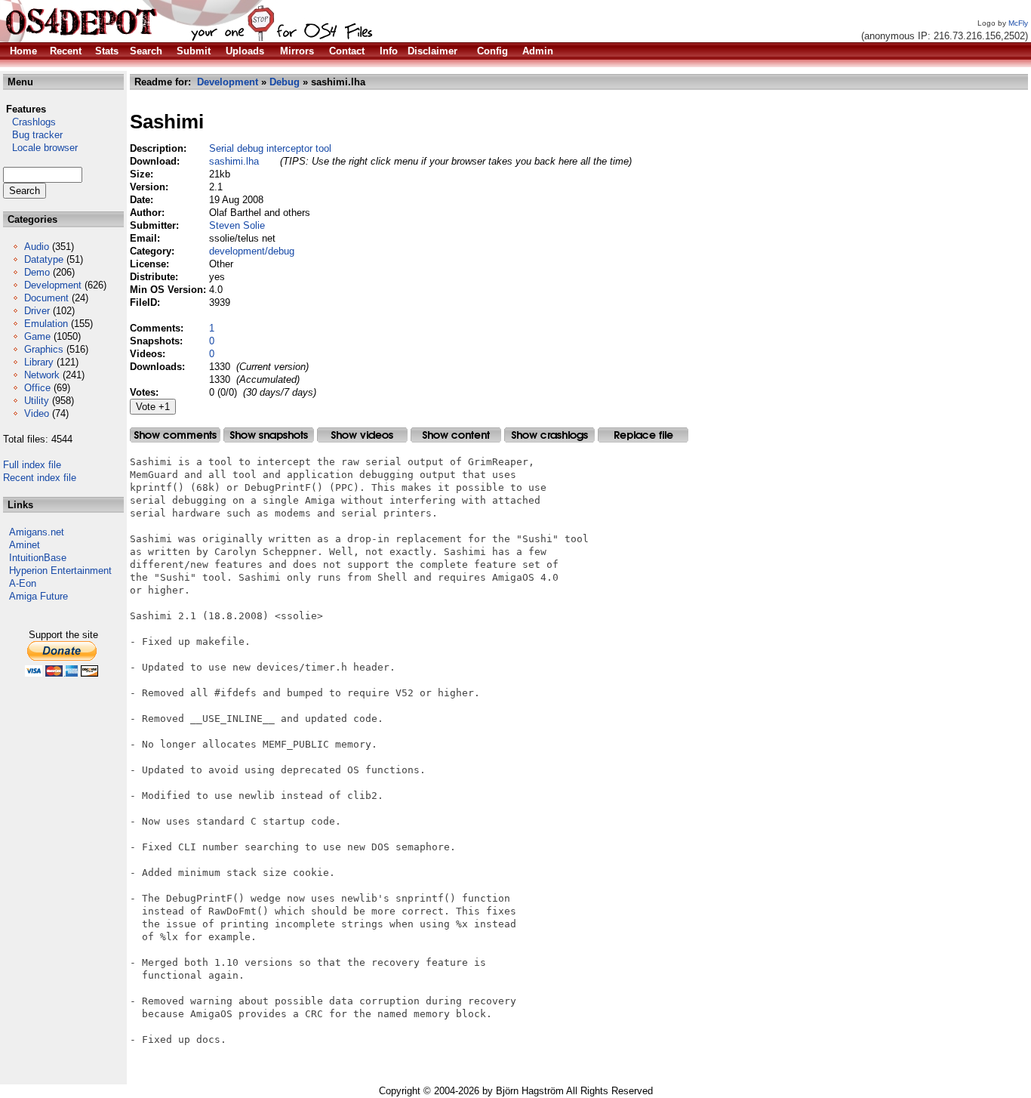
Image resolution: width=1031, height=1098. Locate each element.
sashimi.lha (234, 161)
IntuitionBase (37, 557)
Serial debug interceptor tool (270, 148)
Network (42, 375)
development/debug (251, 251)
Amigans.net (36, 532)
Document (46, 298)
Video (36, 413)
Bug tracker (33, 134)
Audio (36, 246)
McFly (1018, 23)
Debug (284, 82)
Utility (36, 400)
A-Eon (22, 583)
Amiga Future (38, 596)
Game (37, 336)
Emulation (46, 323)
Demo (37, 272)
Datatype (43, 259)
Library (39, 362)
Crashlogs (29, 122)
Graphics (43, 349)
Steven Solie (237, 225)
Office (37, 387)
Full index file (32, 464)
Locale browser (40, 147)
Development (53, 285)
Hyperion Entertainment (60, 570)
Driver (37, 310)
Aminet (24, 545)
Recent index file (39, 477)
